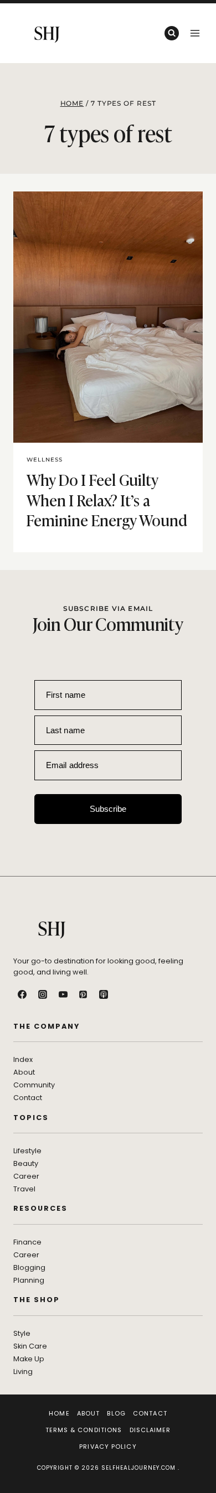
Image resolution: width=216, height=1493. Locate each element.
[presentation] (108, 317)
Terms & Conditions (83, 1429)
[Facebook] (22, 994)
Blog (116, 1413)
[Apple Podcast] (103, 994)
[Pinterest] (83, 994)
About (88, 1413)
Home (59, 1413)
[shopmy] (124, 994)
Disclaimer (150, 1429)
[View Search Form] (171, 33)
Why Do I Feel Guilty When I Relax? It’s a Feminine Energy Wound (107, 499)
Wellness (45, 459)
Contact (150, 1413)
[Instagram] (43, 994)
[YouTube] (63, 994)
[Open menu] (194, 33)
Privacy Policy (107, 1446)
